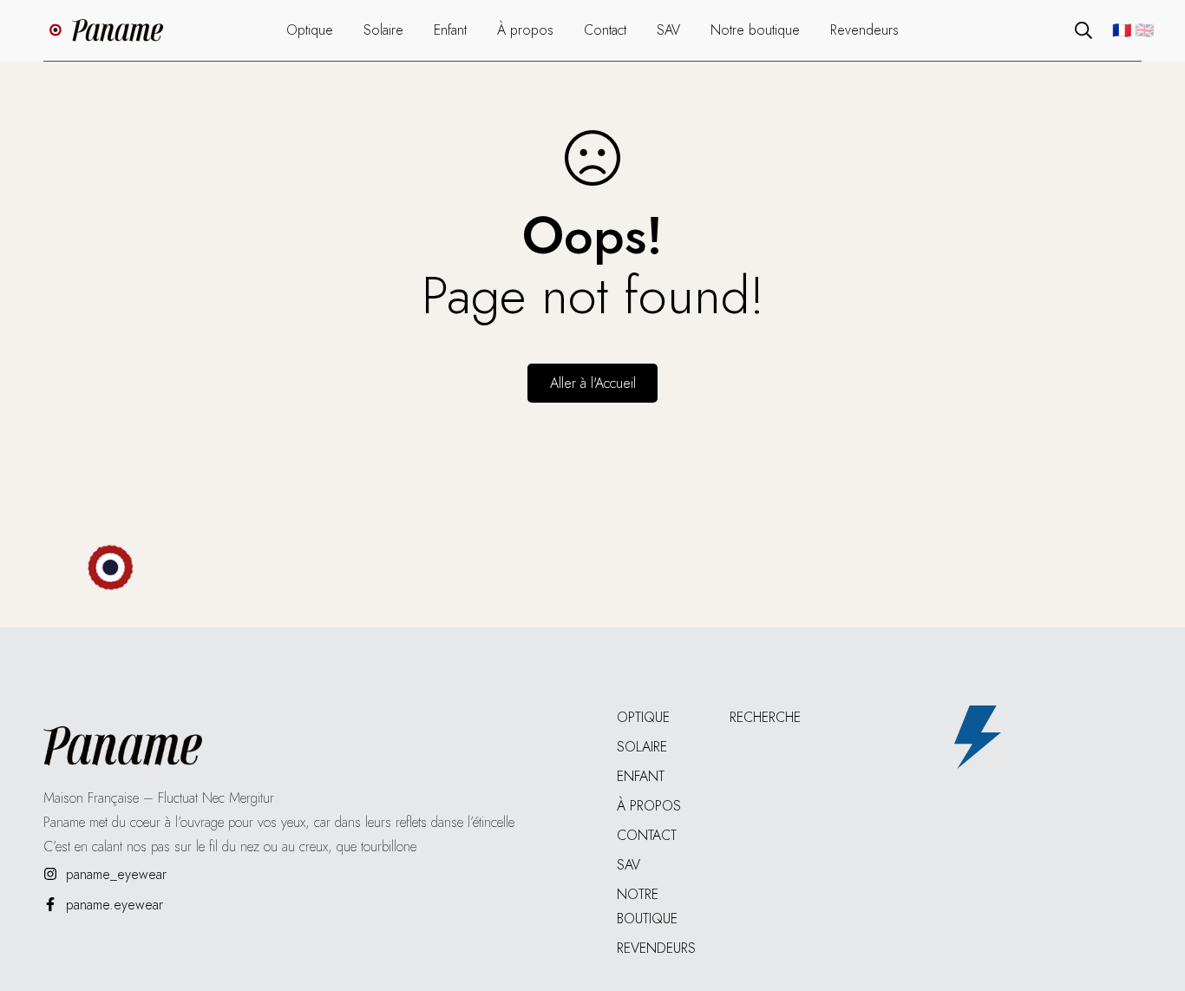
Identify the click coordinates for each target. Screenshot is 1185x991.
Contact (647, 835)
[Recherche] (1083, 30)
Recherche (765, 717)
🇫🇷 (1121, 30)
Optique (643, 717)
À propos (649, 806)
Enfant (641, 776)
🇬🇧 (1144, 30)
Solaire (642, 747)
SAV (628, 865)
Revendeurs (656, 948)
